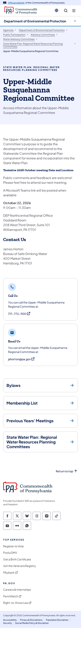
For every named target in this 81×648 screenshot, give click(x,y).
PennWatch (10, 596)
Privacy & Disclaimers (31, 620)
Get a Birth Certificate (17, 559)
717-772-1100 (19, 313)
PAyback (9, 572)
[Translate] (56, 10)
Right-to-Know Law (15, 602)
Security (7, 623)
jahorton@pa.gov (21, 359)
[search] (66, 11)
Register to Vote (13, 546)
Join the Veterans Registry (19, 566)
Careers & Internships (17, 589)
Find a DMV (10, 552)
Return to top (64, 471)
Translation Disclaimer (57, 620)
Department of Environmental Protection (35, 21)
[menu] (74, 11)
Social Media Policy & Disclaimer (32, 623)
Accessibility (10, 620)
